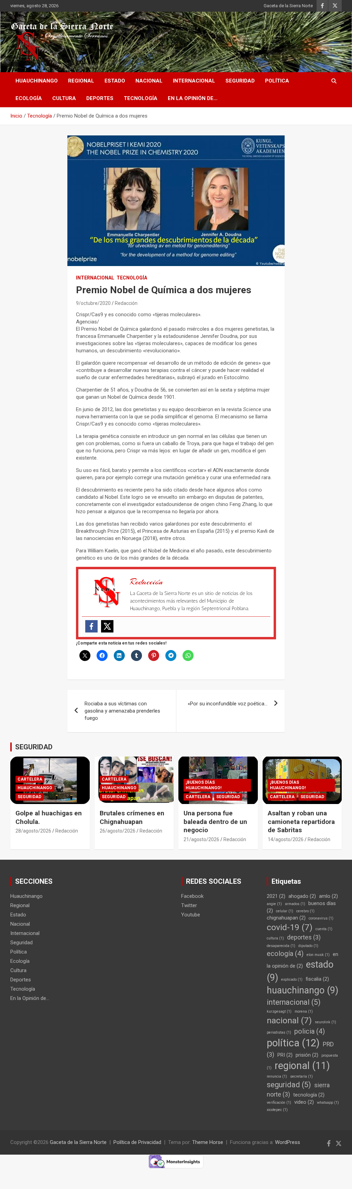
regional (302, 1065)
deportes (304, 937)
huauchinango (302, 990)
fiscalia (317, 979)
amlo (328, 896)
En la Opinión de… (193, 98)
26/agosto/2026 (117, 831)
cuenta (324, 929)
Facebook (192, 896)
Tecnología (140, 98)
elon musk (318, 955)
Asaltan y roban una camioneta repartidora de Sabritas (301, 821)
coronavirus (321, 918)
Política (277, 81)
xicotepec (277, 1110)
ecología (285, 954)
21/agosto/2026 (201, 839)
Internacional (194, 81)
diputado (308, 946)
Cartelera (30, 779)
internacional (294, 1002)
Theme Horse (207, 1142)
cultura (275, 938)
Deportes (99, 98)
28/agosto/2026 (33, 831)
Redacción (126, 303)
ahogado (302, 896)
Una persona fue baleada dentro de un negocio (215, 821)
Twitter (189, 905)
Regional (81, 81)
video (304, 1102)
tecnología (308, 1095)
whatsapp (328, 1102)
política (293, 1043)
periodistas (279, 1032)
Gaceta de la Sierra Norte (288, 5)
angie (274, 904)
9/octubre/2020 (93, 303)
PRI (285, 1055)
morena (304, 1011)
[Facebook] (91, 626)
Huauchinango (36, 81)
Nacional (149, 81)
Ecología (28, 98)
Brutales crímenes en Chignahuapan (132, 817)
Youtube (190, 915)
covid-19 (289, 927)
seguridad (289, 1084)
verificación (279, 1102)
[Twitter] (107, 626)
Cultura (64, 98)
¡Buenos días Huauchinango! (203, 785)
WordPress (287, 1142)
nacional (289, 1020)
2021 (276, 896)
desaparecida (281, 946)
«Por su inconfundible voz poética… (227, 704)
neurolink (325, 1022)
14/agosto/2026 (286, 839)
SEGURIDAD (34, 747)
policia (309, 1031)
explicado (291, 979)
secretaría (301, 1076)
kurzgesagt (279, 1011)
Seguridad (240, 81)
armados (295, 904)
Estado (114, 81)
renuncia (277, 1076)
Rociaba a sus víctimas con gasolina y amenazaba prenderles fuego (122, 711)
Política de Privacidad (137, 1142)
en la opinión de (302, 960)
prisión (307, 1055)
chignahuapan (286, 918)
